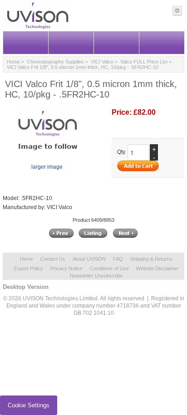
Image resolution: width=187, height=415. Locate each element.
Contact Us (52, 259)
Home (13, 61)
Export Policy (28, 268)
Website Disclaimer (157, 268)
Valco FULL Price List (143, 61)
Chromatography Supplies (55, 61)
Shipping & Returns (151, 259)
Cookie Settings (28, 405)
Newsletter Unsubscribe (96, 275)
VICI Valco (102, 61)
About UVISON (89, 259)
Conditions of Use (109, 268)
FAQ (118, 259)
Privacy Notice (66, 268)
